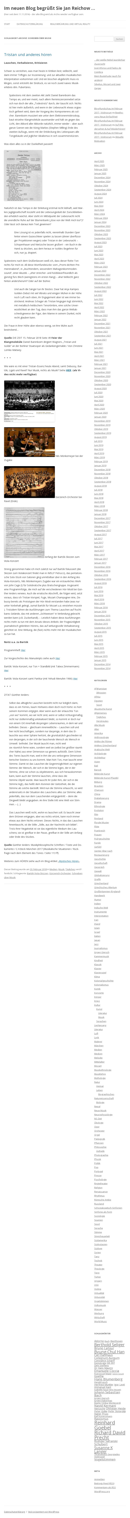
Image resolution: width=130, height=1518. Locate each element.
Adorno (99, 1341)
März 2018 (99, 506)
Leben (99, 1090)
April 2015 (99, 648)
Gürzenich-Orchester (60, 873)
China (97, 794)
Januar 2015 (100, 660)
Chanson (99, 790)
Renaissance (101, 1191)
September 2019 (102, 433)
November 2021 (102, 327)
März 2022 (99, 311)
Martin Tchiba (101, 1402)
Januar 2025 (100, 173)
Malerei (98, 1041)
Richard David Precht (109, 1435)
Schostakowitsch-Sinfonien (108, 1207)
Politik (97, 1163)
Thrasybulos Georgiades (107, 1454)
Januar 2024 (100, 222)
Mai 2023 (98, 254)
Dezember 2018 (102, 469)
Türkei (97, 1276)
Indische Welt (101, 907)
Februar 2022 (101, 315)
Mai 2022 (98, 303)
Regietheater (101, 1183)
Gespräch (99, 867)
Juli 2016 (98, 587)
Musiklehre (100, 1073)
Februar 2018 (101, 510)
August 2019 (100, 437)
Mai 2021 (98, 351)
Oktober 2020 (101, 380)
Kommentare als (105, 1487)
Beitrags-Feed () (104, 1483)
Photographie (101, 1155)
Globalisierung (101, 875)
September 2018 (102, 481)
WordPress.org (102, 1491)
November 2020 (102, 376)
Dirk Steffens (101, 1365)
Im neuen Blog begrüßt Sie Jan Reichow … (49, 8)
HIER (68, 370)
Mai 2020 (98, 400)
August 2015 (100, 631)
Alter (96, 729)
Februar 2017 (101, 558)
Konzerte (99, 992)
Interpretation (101, 915)
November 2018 (102, 473)
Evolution (99, 810)
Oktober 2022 (101, 282)
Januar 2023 (100, 270)
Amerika (98, 733)
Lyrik (96, 1037)
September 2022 (102, 287)
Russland (99, 1203)
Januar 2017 (100, 562)
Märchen (98, 1045)
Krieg (97, 1000)
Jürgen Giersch (101, 952)
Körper (97, 996)
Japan (97, 940)
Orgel (97, 1134)
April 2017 (99, 550)
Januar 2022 (100, 319)
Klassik (98, 964)
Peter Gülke (100, 1411)
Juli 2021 (98, 343)
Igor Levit (119, 1384)
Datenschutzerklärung (30, 24)
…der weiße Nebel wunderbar (109, 59)
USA (96, 1284)
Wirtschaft (99, 1317)
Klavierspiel (100, 972)
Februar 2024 (101, 218)
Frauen (98, 834)
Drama (97, 802)
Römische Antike (102, 1199)
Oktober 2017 (101, 526)
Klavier (97, 968)
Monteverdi (115, 1402)
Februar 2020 (101, 412)
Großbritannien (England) (107, 891)
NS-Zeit (98, 1118)
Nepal (97, 1106)
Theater (98, 1264)
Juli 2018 (98, 489)
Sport (99, 704)
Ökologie (98, 1122)
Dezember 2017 (102, 518)
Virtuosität (99, 1297)
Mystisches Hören (69, 861)
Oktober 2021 (101, 331)
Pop (96, 1167)
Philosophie (100, 1147)
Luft (96, 1033)
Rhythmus (99, 1195)
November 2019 (102, 424)
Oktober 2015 (101, 623)
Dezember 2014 (102, 664)
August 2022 (100, 291)
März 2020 (99, 408)
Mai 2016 (98, 595)
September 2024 (102, 189)
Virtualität (99, 1293)
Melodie (98, 1057)
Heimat (100, 1086)
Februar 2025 (101, 169)
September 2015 (102, 627)
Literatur (102, 1013)
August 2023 (100, 242)
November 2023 (102, 230)
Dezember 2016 (102, 566)
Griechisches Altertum (105, 887)
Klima (97, 976)
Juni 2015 (98, 639)
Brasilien (98, 785)
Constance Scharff (104, 1360)
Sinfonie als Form (103, 1211)
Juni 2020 (98, 396)
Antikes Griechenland (105, 745)
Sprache (98, 1228)
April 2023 (99, 258)
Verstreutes (102, 721)
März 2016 (99, 603)
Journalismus (101, 948)
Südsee (98, 1248)
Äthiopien (101, 692)
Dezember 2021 (102, 323)
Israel (97, 932)
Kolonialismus (101, 984)
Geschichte (100, 858)
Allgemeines (100, 712)
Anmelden (99, 1479)
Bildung (98, 781)
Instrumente (100, 911)
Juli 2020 (98, 392)
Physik (97, 1159)
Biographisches (106, 1094)
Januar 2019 (100, 465)
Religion (98, 1187)
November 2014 (102, 668)
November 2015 (102, 619)
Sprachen (101, 1021)
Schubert (101, 1444)
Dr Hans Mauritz (103, 1368)
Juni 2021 (98, 347)
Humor (97, 899)
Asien (97, 761)
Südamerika (100, 1240)
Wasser (98, 1309)
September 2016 (102, 579)
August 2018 (100, 485)
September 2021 (102, 335)
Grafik (97, 879)
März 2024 (99, 214)
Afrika (97, 696)
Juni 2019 (98, 445)
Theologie (99, 1268)
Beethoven (116, 1341)
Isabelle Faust (101, 1389)
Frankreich (99, 830)
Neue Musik (100, 1110)
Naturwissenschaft (104, 1098)
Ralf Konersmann (103, 1416)
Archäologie (100, 753)
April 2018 (99, 502)
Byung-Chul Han (109, 1351)
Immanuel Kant (102, 1387)
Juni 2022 (98, 299)
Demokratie (100, 1363)
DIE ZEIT (111, 1363)
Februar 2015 (101, 656)
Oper (97, 1126)
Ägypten (98, 700)
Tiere (97, 1272)
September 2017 (102, 530)
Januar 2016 (100, 611)
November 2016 (102, 570)
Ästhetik (100, 1151)
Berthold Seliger (109, 1344)
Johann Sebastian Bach (107, 1393)
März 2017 (99, 554)
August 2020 (100, 388)
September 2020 (102, 384)
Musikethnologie (102, 1069)
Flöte (96, 826)
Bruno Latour (104, 1348)
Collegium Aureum (107, 1358)
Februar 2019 (101, 461)
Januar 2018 (100, 514)
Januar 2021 (100, 368)
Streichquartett (102, 1236)
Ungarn (98, 1280)
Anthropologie (101, 737)
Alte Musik (99, 725)
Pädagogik (99, 1138)
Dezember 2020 (102, 372)
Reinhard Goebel (104, 1425)
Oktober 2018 (101, 477)
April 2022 (99, 307)
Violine (97, 1288)
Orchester (99, 1130)
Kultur (97, 1005)
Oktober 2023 (101, 234)
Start (7, 24)
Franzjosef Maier (103, 1373)
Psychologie (100, 1179)
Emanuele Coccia (106, 1371)
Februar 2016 (101, 607)
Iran (96, 919)
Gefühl (97, 846)
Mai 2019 (98, 449)
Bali (96, 765)
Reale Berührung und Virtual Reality (70, 24)
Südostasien (100, 1244)
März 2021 (99, 360)
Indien (97, 903)
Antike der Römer (103, 741)
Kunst (99, 1009)
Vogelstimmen (101, 1301)
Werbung (99, 1313)
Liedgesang (100, 1025)
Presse (98, 1175)
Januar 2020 (100, 416)
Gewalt (98, 871)
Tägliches (70, 869)
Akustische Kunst (103, 708)
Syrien (97, 1252)
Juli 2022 (98, 295)
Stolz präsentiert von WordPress (43, 1511)
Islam (97, 927)
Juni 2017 (98, 542)
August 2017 (100, 534)
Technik (98, 1260)
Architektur (99, 757)
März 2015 (99, 652)
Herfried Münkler (103, 1384)
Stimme (98, 1232)
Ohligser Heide (116, 1408)
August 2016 (100, 583)
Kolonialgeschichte (104, 980)
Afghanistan (100, 688)
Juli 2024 (98, 197)
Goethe (99, 1376)
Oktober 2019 (101, 429)
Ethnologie (99, 806)
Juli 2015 (98, 635)
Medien (53, 869)
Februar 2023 (101, 266)
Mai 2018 (98, 497)
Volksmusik (100, 1305)
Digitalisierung (101, 798)
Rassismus (101, 1419)
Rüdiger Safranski (106, 1441)
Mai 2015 (98, 644)
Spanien (98, 1220)
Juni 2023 (98, 250)
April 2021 (99, 355)
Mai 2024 (98, 205)
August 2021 (100, 339)
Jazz (96, 944)
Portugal (98, 1171)
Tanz (96, 1256)
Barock (97, 769)
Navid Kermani (105, 1405)
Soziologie (99, 1215)
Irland (97, 923)
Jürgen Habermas (103, 1400)
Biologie (100, 1102)
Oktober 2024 (101, 185)
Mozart (98, 1065)
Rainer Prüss (101, 1413)
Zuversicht (99, 63)
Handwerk (99, 895)
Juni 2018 (98, 493)
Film (96, 814)
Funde (97, 842)
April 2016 (99, 599)
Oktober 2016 (101, 575)
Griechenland (101, 883)
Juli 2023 (98, 246)
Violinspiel (99, 1456)
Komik (97, 988)
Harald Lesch (101, 1382)
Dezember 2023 (102, 226)
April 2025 (99, 161)
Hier (23, 650)
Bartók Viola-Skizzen (37, 873)
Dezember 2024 (102, 177)
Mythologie (100, 1078)
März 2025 (99, 165)
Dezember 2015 (102, 615)
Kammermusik (101, 956)
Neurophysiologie (103, 1114)
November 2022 (102, 278)
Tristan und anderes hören (28, 54)
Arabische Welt (102, 749)
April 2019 (99, 453)
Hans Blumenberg (108, 1379)
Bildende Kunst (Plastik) (106, 777)
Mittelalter (99, 1061)
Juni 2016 (98, 591)
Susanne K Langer (103, 1449)
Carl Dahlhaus (103, 1355)
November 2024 (102, 181)
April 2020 (99, 404)
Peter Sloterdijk (117, 1411)
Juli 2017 (98, 538)
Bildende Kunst (102, 773)
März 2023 (99, 262)
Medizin (98, 1053)
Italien (97, 936)
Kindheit (98, 960)
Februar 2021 (101, 364)
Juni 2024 (98, 201)
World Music (100, 1321)
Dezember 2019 (102, 420)
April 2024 (99, 209)
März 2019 (99, 457)
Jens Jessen (115, 1389)
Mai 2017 (98, 546)
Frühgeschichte (102, 838)
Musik (61, 869)
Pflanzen (99, 1142)
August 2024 (100, 193)
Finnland (98, 818)
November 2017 (102, 522)
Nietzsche (99, 1408)
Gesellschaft (100, 863)
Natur (97, 1082)
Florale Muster (101, 822)
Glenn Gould (118, 1374)
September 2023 (102, 238)
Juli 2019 (98, 441)
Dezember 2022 (102, 274)
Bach (107, 1341)
